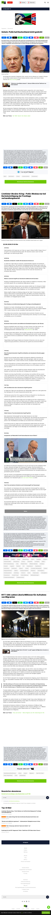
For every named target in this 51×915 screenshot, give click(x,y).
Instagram (25, 842)
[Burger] (48, 2)
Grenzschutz (6, 575)
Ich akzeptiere (11, 801)
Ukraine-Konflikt (25, 176)
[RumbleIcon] (27, 901)
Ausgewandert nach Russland (25, 869)
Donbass (42, 563)
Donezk (5, 566)
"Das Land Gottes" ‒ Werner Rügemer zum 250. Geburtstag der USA (28, 712)
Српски (37, 908)
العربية (23, 908)
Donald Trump (15, 575)
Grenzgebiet (44, 572)
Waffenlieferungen (35, 575)
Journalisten (25, 891)
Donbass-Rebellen (24, 570)
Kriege (45, 568)
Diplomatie (6, 559)
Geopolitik (30, 561)
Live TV (10, 2)
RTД (25, 857)
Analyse (25, 850)
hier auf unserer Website (27, 477)
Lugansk (12, 566)
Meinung (25, 852)
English (13, 908)
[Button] (47, 797)
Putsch (18, 176)
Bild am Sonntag (13, 79)
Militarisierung (25, 559)
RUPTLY (25, 859)
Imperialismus (30, 566)
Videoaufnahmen (28, 329)
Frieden (13, 559)
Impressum (25, 879)
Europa (23, 561)
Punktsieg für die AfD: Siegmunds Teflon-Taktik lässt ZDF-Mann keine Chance (20, 830)
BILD (5, 176)
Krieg (19, 559)
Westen (21, 568)
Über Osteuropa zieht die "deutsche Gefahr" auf (18, 826)
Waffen (16, 570)
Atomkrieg (16, 572)
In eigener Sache (25, 889)
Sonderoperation (7, 572)
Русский (18, 908)
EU (23, 566)
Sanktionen (14, 568)
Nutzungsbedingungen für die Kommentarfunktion (25, 887)
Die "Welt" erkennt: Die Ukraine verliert (21, 115)
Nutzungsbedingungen (25, 883)
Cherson (23, 572)
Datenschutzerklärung (25, 881)
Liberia (25, 773)
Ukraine (45, 559)
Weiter (25, 511)
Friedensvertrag (20, 577)
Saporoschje (35, 572)
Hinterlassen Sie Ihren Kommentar (25, 181)
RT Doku (25, 873)
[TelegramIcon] (22, 901)
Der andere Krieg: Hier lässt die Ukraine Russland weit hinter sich (22, 816)
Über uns (25, 885)
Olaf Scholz (11, 176)
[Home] (3, 2)
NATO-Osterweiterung (8, 563)
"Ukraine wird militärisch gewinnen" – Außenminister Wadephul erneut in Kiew (20, 821)
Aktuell (25, 848)
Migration (32, 773)
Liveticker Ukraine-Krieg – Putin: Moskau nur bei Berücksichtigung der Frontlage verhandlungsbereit (21, 811)
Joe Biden (37, 561)
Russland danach (25, 867)
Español (27, 908)
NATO (32, 559)
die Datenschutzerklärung (14, 801)
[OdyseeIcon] (29, 901)
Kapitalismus (38, 566)
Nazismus (33, 570)
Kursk (29, 572)
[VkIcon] (24, 901)
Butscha (18, 566)
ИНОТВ (25, 855)
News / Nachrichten (8, 775)
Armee (27, 568)
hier (22, 912)
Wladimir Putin (24, 563)
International (34, 176)
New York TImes (40, 773)
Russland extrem (25, 871)
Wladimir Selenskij (33, 563)
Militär (43, 561)
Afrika (20, 773)
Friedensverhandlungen (9, 577)
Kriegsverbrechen (8, 570)
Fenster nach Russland (25, 861)
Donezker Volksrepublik (36, 568)
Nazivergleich (41, 570)
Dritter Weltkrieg (24, 575)
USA (17, 563)
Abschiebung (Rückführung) (10, 773)
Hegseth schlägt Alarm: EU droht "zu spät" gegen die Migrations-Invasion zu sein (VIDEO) (30, 650)
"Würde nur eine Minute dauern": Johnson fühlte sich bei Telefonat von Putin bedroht (28, 84)
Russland (38, 559)
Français (32, 908)
